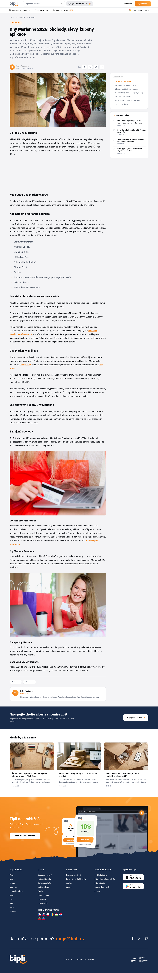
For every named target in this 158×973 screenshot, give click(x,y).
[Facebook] (84, 67)
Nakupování (31, 17)
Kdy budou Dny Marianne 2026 (126, 85)
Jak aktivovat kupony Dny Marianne (127, 100)
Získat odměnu (85, 839)
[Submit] (62, 3)
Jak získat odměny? (45, 875)
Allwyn (12, 907)
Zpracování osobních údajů (76, 879)
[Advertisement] (27, 173)
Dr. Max (12, 883)
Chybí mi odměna (100, 875)
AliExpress (13, 887)
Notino (12, 903)
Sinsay (12, 895)
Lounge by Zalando (16, 891)
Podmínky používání (73, 875)
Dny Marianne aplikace (123, 97)
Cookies (69, 883)
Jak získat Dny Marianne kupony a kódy (129, 93)
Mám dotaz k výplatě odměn (104, 879)
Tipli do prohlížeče (44, 883)
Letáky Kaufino (43, 903)
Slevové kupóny (43, 895)
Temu (12, 875)
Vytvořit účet (142, 4)
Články (40, 891)
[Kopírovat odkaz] (102, 67)
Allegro (12, 879)
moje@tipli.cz (70, 938)
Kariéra (68, 887)
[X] (90, 67)
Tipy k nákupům (20, 17)
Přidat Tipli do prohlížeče (24, 836)
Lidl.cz (12, 899)
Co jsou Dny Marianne (123, 81)
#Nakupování (15, 682)
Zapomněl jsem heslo (102, 887)
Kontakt (97, 891)
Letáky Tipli (42, 899)
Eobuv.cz (13, 911)
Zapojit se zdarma (134, 718)
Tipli (11, 17)
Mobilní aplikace (43, 887)
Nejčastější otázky (44, 879)
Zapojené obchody (121, 104)
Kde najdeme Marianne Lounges (126, 89)
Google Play (25, 364)
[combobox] (44, 3)
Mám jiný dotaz (99, 883)
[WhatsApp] (96, 67)
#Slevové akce (29, 682)
